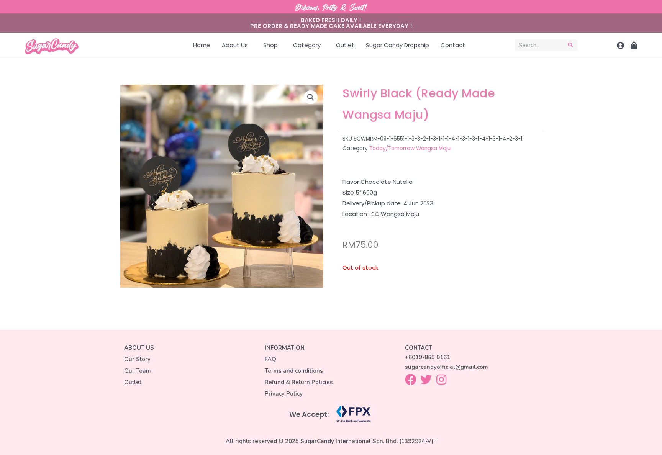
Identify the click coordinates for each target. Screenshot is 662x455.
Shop (270, 45)
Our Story (137, 359)
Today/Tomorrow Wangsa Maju (410, 148)
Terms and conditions (294, 371)
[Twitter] (426, 379)
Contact (453, 45)
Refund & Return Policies (299, 382)
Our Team (137, 371)
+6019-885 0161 (427, 357)
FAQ (270, 359)
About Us (235, 45)
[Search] (570, 45)
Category (307, 45)
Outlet (345, 45)
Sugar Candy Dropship (397, 45)
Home (201, 45)
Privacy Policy (284, 394)
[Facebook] (410, 379)
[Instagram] (441, 379)
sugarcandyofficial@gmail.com (446, 367)
